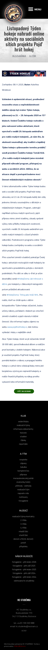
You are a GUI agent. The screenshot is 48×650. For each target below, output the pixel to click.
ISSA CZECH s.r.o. (20, 646)
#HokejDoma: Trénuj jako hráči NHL (22, 294)
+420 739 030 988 (25, 623)
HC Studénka (19, 55)
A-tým (32, 55)
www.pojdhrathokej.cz (17, 326)
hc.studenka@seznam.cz (27, 626)
